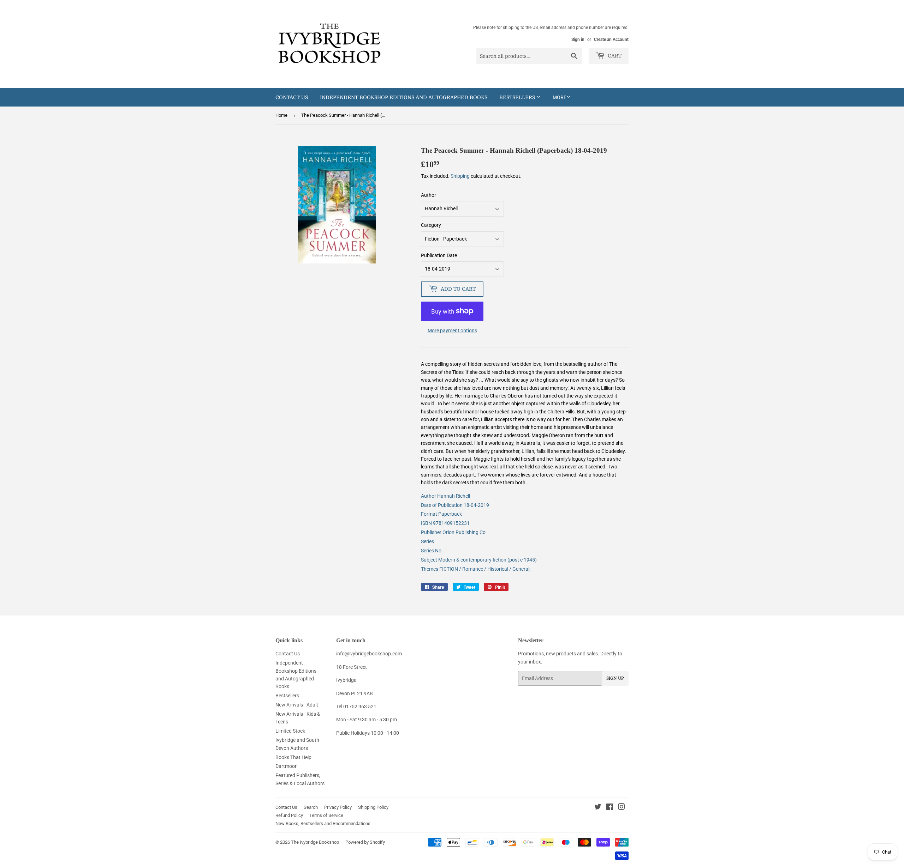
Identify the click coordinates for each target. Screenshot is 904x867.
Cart (614, 56)
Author (428, 195)
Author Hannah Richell (445, 496)
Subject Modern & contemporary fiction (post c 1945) (479, 560)
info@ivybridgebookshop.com (369, 653)
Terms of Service (326, 815)
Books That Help (293, 757)
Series (427, 541)
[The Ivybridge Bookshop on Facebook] (609, 808)
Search (311, 807)
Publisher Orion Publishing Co (453, 532)
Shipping (460, 176)
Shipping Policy (373, 807)
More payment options (452, 330)
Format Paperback (441, 514)
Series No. (432, 550)
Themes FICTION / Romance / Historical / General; (475, 569)
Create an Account (611, 39)
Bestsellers (517, 97)
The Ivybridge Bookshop (315, 842)
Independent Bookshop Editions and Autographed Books (403, 97)
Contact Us (291, 97)
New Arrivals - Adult (296, 705)
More (559, 97)
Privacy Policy (338, 807)
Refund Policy (289, 815)
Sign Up (615, 678)
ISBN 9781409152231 (445, 523)
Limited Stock (290, 731)
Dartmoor (286, 766)
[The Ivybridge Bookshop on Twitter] (597, 808)
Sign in (577, 39)
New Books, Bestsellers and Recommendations (322, 823)
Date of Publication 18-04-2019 (455, 505)
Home (281, 115)
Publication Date (439, 255)
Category (431, 225)
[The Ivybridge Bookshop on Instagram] (621, 808)
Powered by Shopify (365, 842)
